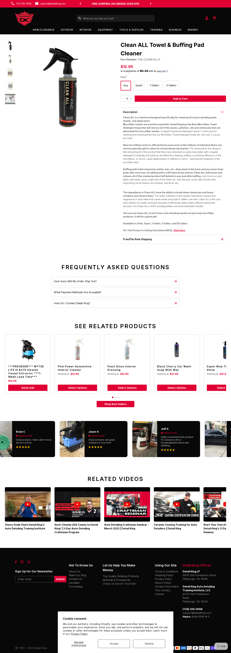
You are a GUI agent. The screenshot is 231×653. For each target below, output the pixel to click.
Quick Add (27, 387)
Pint (126, 85)
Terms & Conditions (166, 571)
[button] (10, 46)
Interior (86, 29)
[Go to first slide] (150, 3)
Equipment (105, 29)
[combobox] (115, 18)
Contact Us (75, 579)
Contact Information (167, 586)
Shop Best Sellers (115, 404)
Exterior (67, 29)
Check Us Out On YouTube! (119, 583)
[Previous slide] (80, 3)
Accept (114, 643)
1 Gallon (154, 85)
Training (156, 29)
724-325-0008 (23, 3)
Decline (149, 643)
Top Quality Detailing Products (121, 576)
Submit (60, 579)
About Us (74, 571)
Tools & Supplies (131, 29)
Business (175, 29)
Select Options (77, 387)
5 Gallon (171, 85)
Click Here (179, 230)
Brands (193, 29)
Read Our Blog (77, 575)
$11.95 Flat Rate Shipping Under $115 (115, 3)
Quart (139, 85)
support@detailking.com (52, 3)
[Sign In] (207, 18)
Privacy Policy (79, 633)
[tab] (112, 397)
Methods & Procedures (116, 579)
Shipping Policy (164, 575)
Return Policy (163, 582)
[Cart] (214, 18)
